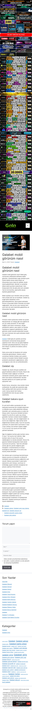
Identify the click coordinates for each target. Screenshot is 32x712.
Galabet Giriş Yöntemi (8, 597)
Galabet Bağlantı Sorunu (9, 604)
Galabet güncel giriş (22, 661)
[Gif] (16, 94)
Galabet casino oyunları (21, 650)
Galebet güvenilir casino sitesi (13, 513)
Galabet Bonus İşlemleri (9, 610)
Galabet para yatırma (21, 668)
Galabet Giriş (6, 592)
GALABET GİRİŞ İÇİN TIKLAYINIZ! (16, 34)
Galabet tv (13, 671)
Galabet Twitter (14, 674)
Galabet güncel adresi (9, 661)
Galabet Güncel (7, 587)
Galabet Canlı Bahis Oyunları (10, 617)
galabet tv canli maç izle (21, 671)
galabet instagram (20, 664)
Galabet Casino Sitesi (7, 652)
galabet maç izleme (22, 665)
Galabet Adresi (6, 589)
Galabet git (5, 510)
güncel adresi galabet (25, 680)
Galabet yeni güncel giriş (20, 678)
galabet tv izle (5, 674)
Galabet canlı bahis (22, 646)
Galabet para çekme (8, 670)
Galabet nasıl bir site (9, 668)
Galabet (4, 339)
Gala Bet (4, 581)
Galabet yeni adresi (8, 678)
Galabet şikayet (15, 680)
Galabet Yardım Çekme (9, 602)
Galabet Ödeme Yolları (9, 607)
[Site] (16, 58)
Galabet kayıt (6, 665)
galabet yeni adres (15, 676)
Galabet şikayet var (15, 510)
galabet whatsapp (5, 676)
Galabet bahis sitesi (18, 644)
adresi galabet (5, 641)
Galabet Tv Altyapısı (8, 615)
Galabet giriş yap (20, 657)
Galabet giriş (20, 654)
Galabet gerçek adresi (19, 652)
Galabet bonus (6, 646)
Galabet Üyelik (5, 680)
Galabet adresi (8, 508)
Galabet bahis (5, 644)
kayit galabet (6, 682)
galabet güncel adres (16, 659)
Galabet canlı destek (20, 648)
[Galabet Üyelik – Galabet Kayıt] (13, 225)
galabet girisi (7, 655)
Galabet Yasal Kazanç (8, 594)
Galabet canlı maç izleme (21, 508)
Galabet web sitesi (24, 674)
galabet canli (14, 646)
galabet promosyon (19, 670)
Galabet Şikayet (7, 584)
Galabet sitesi (6, 671)
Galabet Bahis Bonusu (8, 599)
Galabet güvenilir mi (8, 664)
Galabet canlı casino (7, 648)
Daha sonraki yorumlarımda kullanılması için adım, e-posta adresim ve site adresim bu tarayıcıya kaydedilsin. (16, 561)
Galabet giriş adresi (10, 515)
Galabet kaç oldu (14, 665)
